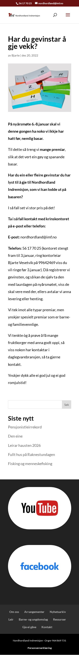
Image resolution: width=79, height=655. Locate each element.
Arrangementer (34, 612)
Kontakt (47, 627)
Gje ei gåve (29, 627)
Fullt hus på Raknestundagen (31, 454)
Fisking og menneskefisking (30, 463)
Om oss (14, 612)
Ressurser (59, 619)
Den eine (15, 436)
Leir (10, 619)
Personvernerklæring (40, 647)
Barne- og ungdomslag (33, 619)
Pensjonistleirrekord (25, 427)
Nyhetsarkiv (58, 612)
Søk (66, 404)
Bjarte (16, 55)
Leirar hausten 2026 (24, 445)
